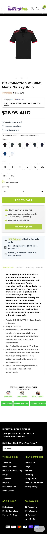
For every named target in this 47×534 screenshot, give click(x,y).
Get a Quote (8, 491)
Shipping (16, 135)
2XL (42, 166)
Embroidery (7, 507)
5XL (12, 175)
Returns (39, 267)
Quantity (5, 187)
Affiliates (6, 479)
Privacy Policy (31, 487)
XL (35, 166)
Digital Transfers (10, 511)
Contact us (30, 463)
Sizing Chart (30, 479)
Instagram (31, 511)
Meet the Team (9, 467)
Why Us (5, 483)
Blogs (5, 475)
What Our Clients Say (12, 471)
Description (8, 267)
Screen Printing (9, 515)
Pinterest (30, 515)
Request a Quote (23, 227)
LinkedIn (30, 519)
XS (5, 166)
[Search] (40, 448)
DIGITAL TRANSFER (38, 403)
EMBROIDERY (6, 403)
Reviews (20, 267)
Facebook (31, 507)
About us (6, 463)
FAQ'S (27, 467)
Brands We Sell (9, 487)
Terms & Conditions (34, 483)
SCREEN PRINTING (21, 403)
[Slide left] (16, 78)
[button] (37, 8)
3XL (5, 175)
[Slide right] (27, 78)
